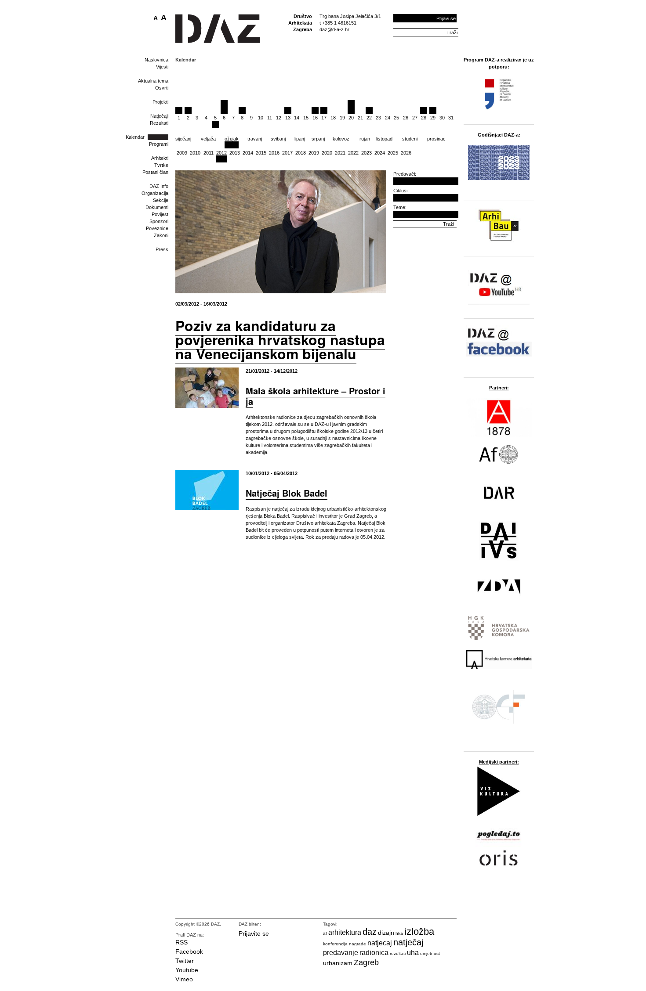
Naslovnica (156, 59)
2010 (195, 152)
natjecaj (379, 943)
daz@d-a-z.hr (334, 29)
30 (442, 117)
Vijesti (162, 66)
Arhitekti (159, 158)
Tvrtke (161, 165)
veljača (208, 138)
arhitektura (344, 932)
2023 (366, 152)
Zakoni (161, 235)
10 (260, 117)
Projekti (160, 102)
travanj (254, 138)
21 (360, 117)
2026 (406, 152)
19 (342, 117)
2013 (234, 152)
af (325, 933)
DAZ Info (158, 186)
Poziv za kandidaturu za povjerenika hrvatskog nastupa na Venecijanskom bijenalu (280, 339)
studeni (409, 138)
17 (324, 117)
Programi (158, 144)
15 (305, 117)
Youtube (186, 969)
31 (451, 117)
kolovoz (341, 138)
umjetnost (430, 953)
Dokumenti (156, 207)
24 (387, 117)
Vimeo (184, 979)
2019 (313, 152)
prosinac (436, 138)
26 (405, 117)
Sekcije (160, 200)
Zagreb (366, 962)
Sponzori (158, 221)
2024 (379, 152)
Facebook (189, 951)
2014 (248, 152)
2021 (340, 152)
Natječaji (159, 116)
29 (433, 117)
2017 (287, 152)
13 (287, 117)
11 (269, 117)
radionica (373, 952)
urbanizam (337, 962)
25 (396, 117)
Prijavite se (254, 933)
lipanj (299, 138)
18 (333, 117)
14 (296, 117)
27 (414, 117)
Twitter (184, 960)
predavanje (340, 952)
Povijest (160, 214)
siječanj (183, 138)
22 (369, 117)
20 (351, 117)
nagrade (357, 943)
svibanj (278, 138)
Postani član (155, 172)
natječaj (408, 942)
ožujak (232, 138)
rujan (364, 138)
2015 (261, 152)
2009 (182, 152)
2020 (327, 152)
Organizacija (155, 193)
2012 (221, 152)
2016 (274, 152)
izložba (419, 931)
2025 (393, 152)
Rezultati (159, 123)
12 (278, 117)
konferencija (335, 943)
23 (378, 117)
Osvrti (161, 87)
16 (315, 117)
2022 (353, 152)
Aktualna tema (153, 80)
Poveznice (157, 228)
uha (413, 952)
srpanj (318, 138)
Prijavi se (446, 18)
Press (162, 249)
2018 (300, 152)
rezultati (398, 953)
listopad (384, 138)
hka (399, 933)
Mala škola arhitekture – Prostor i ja (315, 395)
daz (370, 932)
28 (423, 117)
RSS (181, 942)
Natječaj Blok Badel (286, 492)
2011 (208, 152)
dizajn (386, 932)
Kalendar (135, 137)
